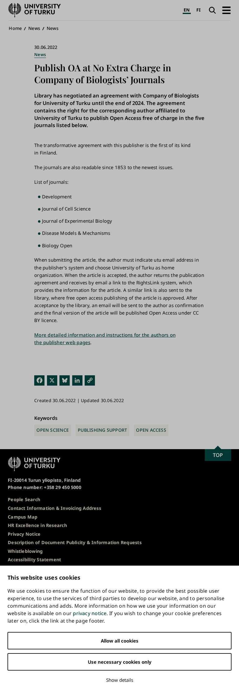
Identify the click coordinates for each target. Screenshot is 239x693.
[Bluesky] (64, 380)
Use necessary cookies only (120, 662)
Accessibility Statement (34, 559)
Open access (151, 430)
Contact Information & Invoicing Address (54, 508)
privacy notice (89, 613)
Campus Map (22, 517)
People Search (24, 499)
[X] (52, 380)
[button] (226, 10)
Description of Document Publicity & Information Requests (75, 542)
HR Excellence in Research (37, 525)
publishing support (102, 430)
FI (198, 10)
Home (15, 28)
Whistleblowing (25, 551)
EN (187, 10)
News (34, 28)
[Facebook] (39, 380)
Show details (119, 680)
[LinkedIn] (77, 380)
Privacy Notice (24, 534)
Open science (52, 430)
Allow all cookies (119, 641)
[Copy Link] (90, 380)
